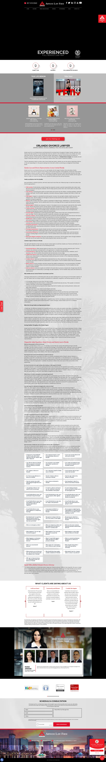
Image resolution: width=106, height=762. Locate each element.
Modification (29, 218)
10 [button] (57, 696)
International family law (32, 232)
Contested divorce (30, 251)
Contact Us (76, 8)
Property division (30, 208)
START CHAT (97, 750)
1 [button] (47, 696)
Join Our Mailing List (53, 139)
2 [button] (48, 696)
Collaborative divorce (31, 254)
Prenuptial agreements (31, 224)
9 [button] (56, 696)
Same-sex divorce (30, 268)
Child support (29, 196)
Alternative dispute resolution (33, 236)
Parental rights (30, 212)
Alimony (28, 200)
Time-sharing (29, 191)
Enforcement (29, 221)
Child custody (29, 187)
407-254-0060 (32, 3)
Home (28, 8)
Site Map (50, 742)
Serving (54, 8)
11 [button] (58, 696)
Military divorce (30, 263)
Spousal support (30, 205)
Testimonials (62, 8)
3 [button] (49, 696)
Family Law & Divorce (44, 8)
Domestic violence (30, 215)
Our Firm (34, 8)
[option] (33, 116)
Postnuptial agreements (32, 229)
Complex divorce (30, 259)
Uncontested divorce (31, 248)
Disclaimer (55, 742)
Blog (70, 8)
